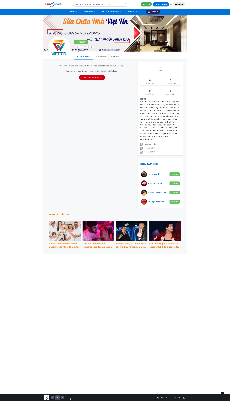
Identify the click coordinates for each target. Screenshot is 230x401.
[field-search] (125, 4)
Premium (154, 12)
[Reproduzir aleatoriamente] (166, 397)
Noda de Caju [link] (153, 183)
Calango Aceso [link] (154, 201)
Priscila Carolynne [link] (155, 192)
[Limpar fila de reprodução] (184, 397)
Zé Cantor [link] (152, 174)
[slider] (70, 399)
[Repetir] (171, 397)
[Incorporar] (175, 397)
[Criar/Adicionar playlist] (179, 397)
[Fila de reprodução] (162, 397)
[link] (144, 174)
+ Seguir (81, 42)
